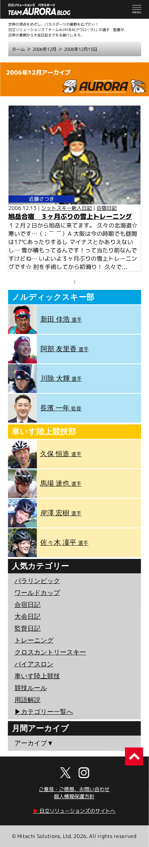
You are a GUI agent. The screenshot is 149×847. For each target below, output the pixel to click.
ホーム (18, 49)
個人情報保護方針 (74, 796)
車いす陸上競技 (37, 676)
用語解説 (27, 699)
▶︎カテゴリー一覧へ (43, 711)
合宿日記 (107, 207)
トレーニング (34, 640)
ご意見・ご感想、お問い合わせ (74, 789)
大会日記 (27, 616)
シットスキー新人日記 (66, 207)
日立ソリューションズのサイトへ (74, 810)
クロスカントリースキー (50, 652)
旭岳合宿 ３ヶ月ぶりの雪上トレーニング (70, 216)
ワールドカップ (37, 592)
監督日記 (27, 628)
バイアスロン (34, 664)
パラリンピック (37, 580)
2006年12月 (44, 49)
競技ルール (30, 688)
